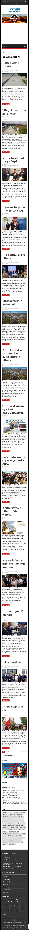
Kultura (5, 879)
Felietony (5, 876)
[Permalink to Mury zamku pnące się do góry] (14, 729)
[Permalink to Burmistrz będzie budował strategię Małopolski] (14, 180)
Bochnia (6, 814)
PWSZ (10, 835)
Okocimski (22, 827)
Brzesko (6, 816)
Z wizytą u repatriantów (11, 662)
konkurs (22, 823)
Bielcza (22, 812)
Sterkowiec (18, 835)
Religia (4, 884)
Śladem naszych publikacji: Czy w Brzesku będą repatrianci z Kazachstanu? (13, 409)
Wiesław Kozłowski (18, 842)
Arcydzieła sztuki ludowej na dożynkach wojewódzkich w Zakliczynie (13, 460)
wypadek (12, 844)
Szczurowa (21, 837)
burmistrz (13, 816)
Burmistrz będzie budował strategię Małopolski (13, 159)
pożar (15, 833)
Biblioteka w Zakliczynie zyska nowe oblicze (12, 302)
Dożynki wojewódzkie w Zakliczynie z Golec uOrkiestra (11, 511)
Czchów (20, 816)
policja (5, 831)
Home (5, 53)
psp (5, 835)
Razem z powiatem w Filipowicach (10, 64)
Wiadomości (6, 889)
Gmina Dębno (19, 818)
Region (4, 881)
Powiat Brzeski (7, 833)
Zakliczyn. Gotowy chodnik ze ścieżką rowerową (14, 112)
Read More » (6, 104)
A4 (4, 812)
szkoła (5, 840)
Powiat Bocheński (14, 831)
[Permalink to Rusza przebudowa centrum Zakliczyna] (14, 277)
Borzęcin (13, 814)
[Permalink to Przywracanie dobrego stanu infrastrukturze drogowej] (14, 230)
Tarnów (18, 840)
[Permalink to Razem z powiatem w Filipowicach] (14, 85)
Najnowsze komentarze (8, 788)
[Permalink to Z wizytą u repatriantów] (14, 681)
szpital (12, 840)
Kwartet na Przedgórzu (8, 825)
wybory (5, 844)
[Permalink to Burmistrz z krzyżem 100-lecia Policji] (14, 634)
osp (10, 829)
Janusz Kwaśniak (7, 823)
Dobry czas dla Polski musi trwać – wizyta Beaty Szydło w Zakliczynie (13, 564)
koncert (16, 823)
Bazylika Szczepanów (13, 812)
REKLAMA (4, 782)
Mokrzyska (14, 827)
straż (5, 837)
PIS (15, 829)
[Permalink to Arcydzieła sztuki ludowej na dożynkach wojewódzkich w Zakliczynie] (14, 483)
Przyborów (22, 833)
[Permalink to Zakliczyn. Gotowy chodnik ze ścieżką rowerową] (14, 133)
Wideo (4, 892)
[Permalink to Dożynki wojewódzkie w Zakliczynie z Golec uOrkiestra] (14, 534)
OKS (5, 829)
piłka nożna (22, 829)
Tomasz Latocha (7, 842)
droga (5, 818)
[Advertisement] (14, 35)
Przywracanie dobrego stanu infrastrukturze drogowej (13, 208)
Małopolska (6, 827)
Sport (4, 887)
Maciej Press (6, 790)
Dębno (11, 818)
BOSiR (19, 814)
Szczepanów (12, 837)
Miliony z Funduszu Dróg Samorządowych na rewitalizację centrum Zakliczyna (12, 355)
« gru (4, 914)
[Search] (25, 1)
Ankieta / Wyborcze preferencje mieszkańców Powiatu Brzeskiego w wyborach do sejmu (14, 799)
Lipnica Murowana (19, 825)
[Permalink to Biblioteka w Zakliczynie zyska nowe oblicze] (14, 323)
